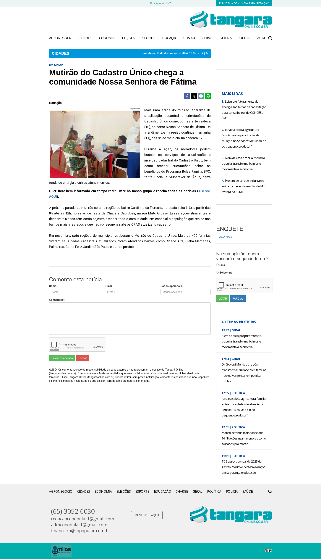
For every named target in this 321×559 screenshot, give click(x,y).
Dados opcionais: (171, 286)
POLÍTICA (225, 37)
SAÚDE (260, 37)
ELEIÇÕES (127, 37)
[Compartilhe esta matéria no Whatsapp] (208, 96)
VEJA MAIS (225, 236)
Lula (222, 265)
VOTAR (223, 298)
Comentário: (57, 299)
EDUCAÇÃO (169, 37)
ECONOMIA (105, 37)
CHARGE (189, 37)
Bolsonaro (226, 272)
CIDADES (84, 37)
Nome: (53, 286)
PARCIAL (238, 298)
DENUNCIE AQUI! (147, 515)
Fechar (82, 358)
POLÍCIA (243, 37)
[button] (270, 36)
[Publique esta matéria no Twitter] (194, 96)
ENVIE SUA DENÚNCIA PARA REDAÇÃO (244, 3)
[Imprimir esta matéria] (201, 96)
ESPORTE (147, 37)
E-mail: (109, 286)
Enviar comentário (62, 358)
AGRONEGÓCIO (60, 37)
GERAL (207, 37)
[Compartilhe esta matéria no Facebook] (187, 96)
